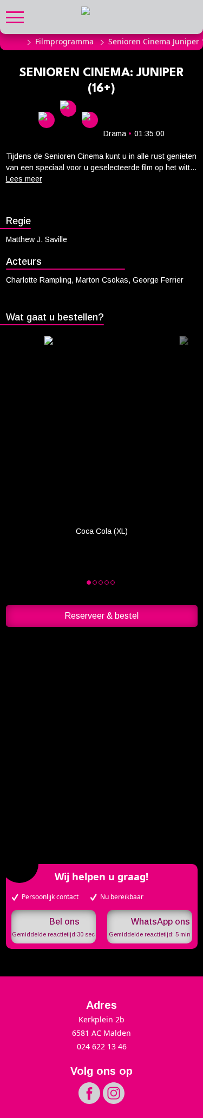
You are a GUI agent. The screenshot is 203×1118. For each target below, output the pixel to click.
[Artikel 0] (89, 582)
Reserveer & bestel (101, 615)
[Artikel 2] (101, 582)
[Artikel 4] (112, 582)
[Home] (15, 42)
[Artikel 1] (95, 582)
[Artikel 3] (106, 582)
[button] (15, 16)
